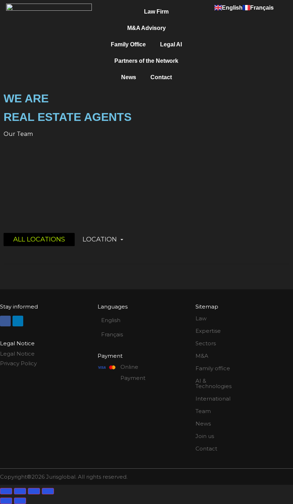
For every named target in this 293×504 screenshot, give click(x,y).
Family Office (128, 44)
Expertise (208, 330)
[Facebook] (5, 321)
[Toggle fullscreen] (20, 491)
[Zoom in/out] (6, 491)
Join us (204, 436)
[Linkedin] (18, 321)
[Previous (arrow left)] (6, 501)
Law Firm (156, 12)
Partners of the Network (146, 61)
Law (201, 318)
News (128, 77)
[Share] (34, 491)
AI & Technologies (213, 383)
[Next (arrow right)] (20, 501)
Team (203, 411)
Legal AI (171, 44)
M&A (201, 355)
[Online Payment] (106, 367)
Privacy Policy (18, 363)
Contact (161, 77)
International (212, 398)
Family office (212, 368)
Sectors (205, 343)
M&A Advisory (146, 28)
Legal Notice (17, 353)
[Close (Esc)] (48, 491)
